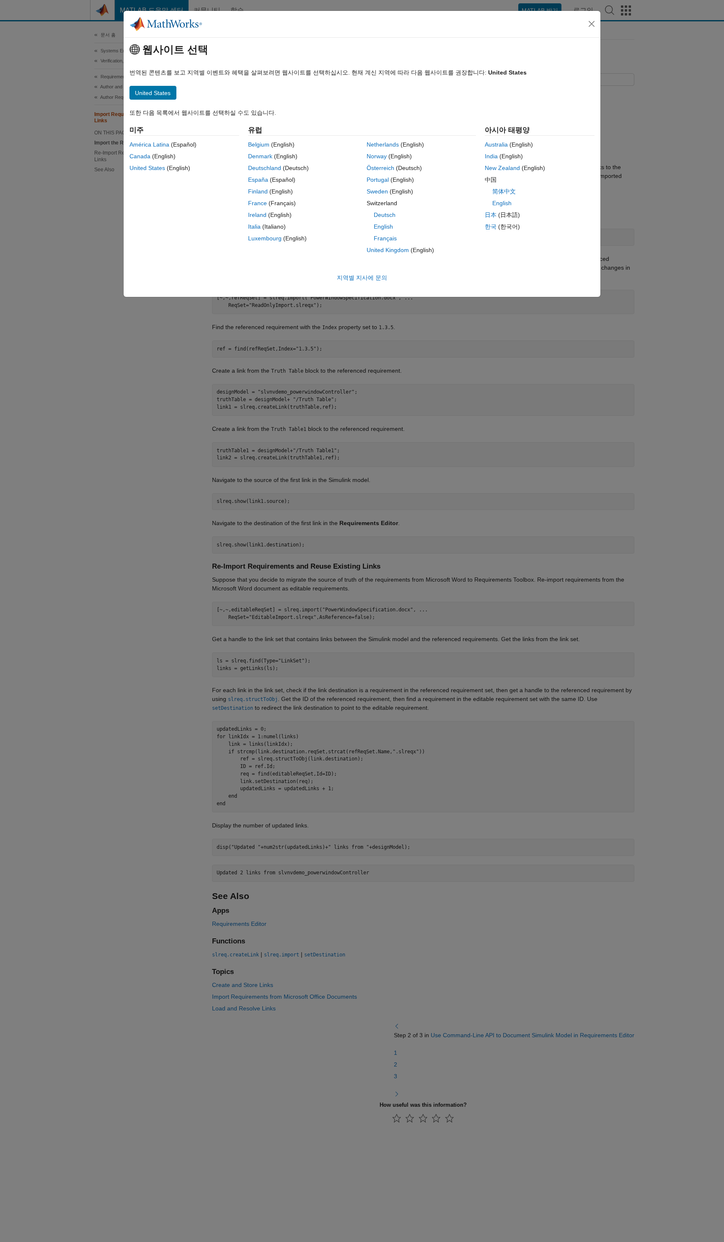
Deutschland (264, 168)
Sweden (377, 191)
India (491, 156)
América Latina (149, 144)
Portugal (378, 179)
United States (147, 168)
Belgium (258, 144)
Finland (258, 191)
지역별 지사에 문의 (362, 277)
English (383, 226)
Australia (496, 144)
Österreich (380, 168)
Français (385, 238)
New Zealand (502, 168)
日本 (490, 214)
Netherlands (383, 144)
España (258, 179)
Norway (377, 156)
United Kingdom (388, 250)
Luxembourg (265, 238)
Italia (254, 226)
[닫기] (591, 24)
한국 (490, 226)
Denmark (260, 156)
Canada (139, 156)
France (257, 203)
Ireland (257, 214)
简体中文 (504, 191)
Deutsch (385, 214)
